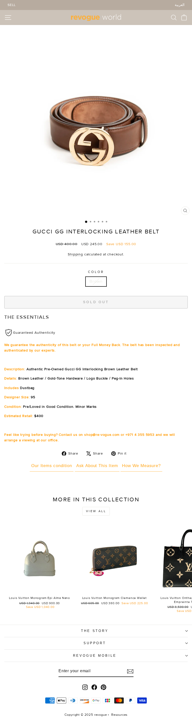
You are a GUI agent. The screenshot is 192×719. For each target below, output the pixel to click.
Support (95, 643)
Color (96, 272)
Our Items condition (51, 465)
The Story (95, 631)
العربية (179, 5)
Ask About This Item (97, 465)
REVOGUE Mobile (95, 655)
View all (96, 511)
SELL (12, 5)
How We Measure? (141, 465)
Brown (96, 281)
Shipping (75, 254)
